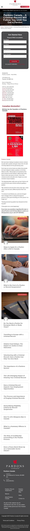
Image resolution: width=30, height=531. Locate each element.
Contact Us (21, 498)
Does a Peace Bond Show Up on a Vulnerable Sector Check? (14, 448)
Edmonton (4, 92)
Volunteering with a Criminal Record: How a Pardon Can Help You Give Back (14, 356)
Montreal (4, 100)
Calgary (4, 91)
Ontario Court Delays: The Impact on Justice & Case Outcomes (13, 345)
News (20, 495)
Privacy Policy (21, 64)
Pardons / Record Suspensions (9, 489)
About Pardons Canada (9, 498)
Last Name (6, 44)
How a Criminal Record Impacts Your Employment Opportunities (13, 387)
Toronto (4, 88)
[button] (2, 7)
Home (2, 27)
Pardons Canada (5, 159)
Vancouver (4, 89)
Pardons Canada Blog (21, 490)
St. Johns (4, 98)
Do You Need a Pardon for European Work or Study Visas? (13, 325)
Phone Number (7, 54)
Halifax (3, 97)
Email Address (7, 49)
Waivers (7, 493)
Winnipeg (4, 94)
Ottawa (3, 95)
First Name (6, 39)
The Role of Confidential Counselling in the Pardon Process (13, 437)
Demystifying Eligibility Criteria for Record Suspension (12, 407)
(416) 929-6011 (10, 480)
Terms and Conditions (8, 520)
